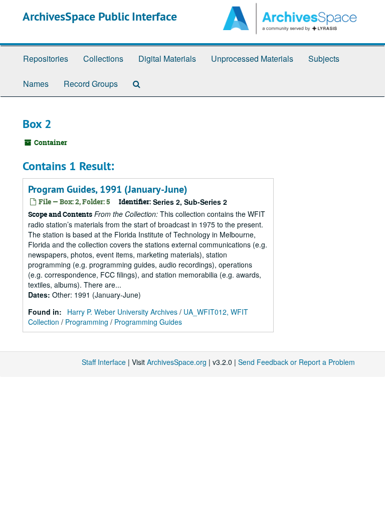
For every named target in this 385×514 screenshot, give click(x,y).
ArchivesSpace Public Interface (100, 16)
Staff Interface (104, 362)
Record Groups (91, 83)
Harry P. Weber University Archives (122, 312)
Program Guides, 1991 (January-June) (107, 189)
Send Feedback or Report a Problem (296, 362)
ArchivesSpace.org (177, 362)
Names (36, 83)
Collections (103, 58)
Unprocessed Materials (252, 58)
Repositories (45, 58)
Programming (86, 322)
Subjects (323, 58)
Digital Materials (167, 58)
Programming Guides (148, 322)
